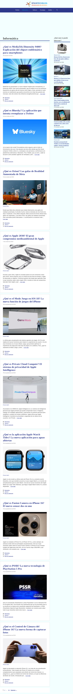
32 (9, 690)
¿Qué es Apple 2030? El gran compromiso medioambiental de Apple (23, 237)
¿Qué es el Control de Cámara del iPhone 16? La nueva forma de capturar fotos (24, 629)
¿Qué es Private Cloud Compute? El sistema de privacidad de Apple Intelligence (22, 367)
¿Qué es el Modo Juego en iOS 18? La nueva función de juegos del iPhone (23, 300)
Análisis (50, 10)
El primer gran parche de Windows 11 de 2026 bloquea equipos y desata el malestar (61, 143)
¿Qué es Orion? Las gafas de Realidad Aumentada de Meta (23, 173)
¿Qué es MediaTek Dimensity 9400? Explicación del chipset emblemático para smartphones (22, 49)
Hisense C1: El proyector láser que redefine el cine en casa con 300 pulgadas (62, 80)
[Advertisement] (36, 23)
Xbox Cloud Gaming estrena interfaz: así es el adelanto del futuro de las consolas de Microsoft (62, 102)
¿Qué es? (6, 99)
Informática (25, 10)
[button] (57, 10)
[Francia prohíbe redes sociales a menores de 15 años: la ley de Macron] (62, 115)
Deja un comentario (9, 100)
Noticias (17, 10)
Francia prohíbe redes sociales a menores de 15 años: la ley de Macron (62, 123)
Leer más (42, 94)
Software (35, 10)
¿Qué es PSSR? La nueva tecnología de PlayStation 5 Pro (24, 567)
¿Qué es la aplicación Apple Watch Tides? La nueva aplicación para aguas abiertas (24, 437)
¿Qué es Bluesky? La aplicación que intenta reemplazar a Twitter (22, 112)
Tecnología (42, 10)
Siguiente (14, 690)
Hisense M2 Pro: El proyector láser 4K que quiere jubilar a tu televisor (62, 58)
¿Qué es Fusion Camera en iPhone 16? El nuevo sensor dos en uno (23, 504)
